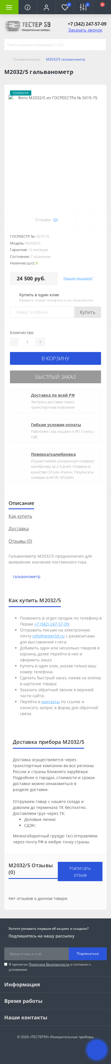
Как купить (20, 516)
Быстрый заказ (55, 376)
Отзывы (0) (20, 541)
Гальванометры (26, 59)
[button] (46, 7)
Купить (87, 312)
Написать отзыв (80, 871)
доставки (39, 789)
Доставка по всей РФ (53, 395)
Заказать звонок (85, 30)
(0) (55, 219)
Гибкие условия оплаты (56, 424)
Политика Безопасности (49, 964)
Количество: (22, 332)
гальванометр (26, 576)
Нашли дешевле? (78, 278)
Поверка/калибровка (53, 454)
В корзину (55, 358)
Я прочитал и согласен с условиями (50, 967)
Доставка (19, 528)
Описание (21, 503)
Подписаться (88, 953)
